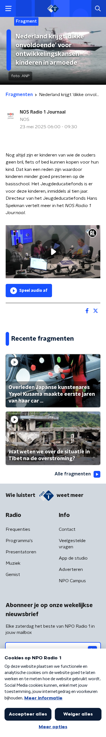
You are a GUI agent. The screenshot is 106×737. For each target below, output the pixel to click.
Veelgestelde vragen (72, 543)
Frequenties (18, 529)
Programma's (19, 540)
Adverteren (71, 569)
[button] (8, 8)
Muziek (13, 563)
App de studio (73, 558)
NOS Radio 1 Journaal (43, 112)
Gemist (13, 574)
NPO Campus (72, 581)
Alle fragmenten (73, 474)
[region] (53, 251)
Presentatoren (21, 552)
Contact (67, 529)
